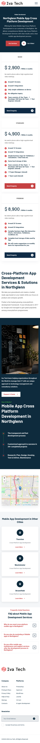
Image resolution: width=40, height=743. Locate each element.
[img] (20, 490)
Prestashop (20, 686)
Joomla (18, 697)
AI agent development (23, 703)
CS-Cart (18, 700)
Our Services (13, 43)
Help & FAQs (5, 697)
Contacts (4, 703)
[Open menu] (36, 3)
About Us (4, 686)
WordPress (19, 693)
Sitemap (4, 700)
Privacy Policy (6, 693)
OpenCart (19, 690)
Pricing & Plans (6, 690)
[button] (20, 488)
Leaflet (18, 505)
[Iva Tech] (12, 3)
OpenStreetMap (26, 505)
